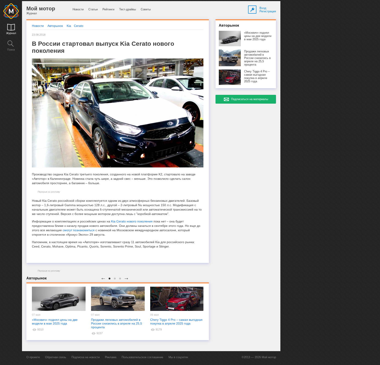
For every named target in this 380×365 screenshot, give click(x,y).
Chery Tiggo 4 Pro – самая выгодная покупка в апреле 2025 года (176, 321)
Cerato (78, 26)
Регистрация (267, 11)
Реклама (110, 357)
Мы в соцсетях (178, 357)
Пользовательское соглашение (142, 357)
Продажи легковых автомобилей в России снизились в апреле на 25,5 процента (116, 323)
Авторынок (55, 26)
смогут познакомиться (79, 230)
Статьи (93, 9)
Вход (262, 8)
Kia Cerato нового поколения (132, 221)
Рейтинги (108, 9)
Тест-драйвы (127, 9)
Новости (78, 9)
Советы (146, 9)
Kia (69, 26)
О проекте (33, 357)
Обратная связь (55, 357)
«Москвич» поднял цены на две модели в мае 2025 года (55, 321)
